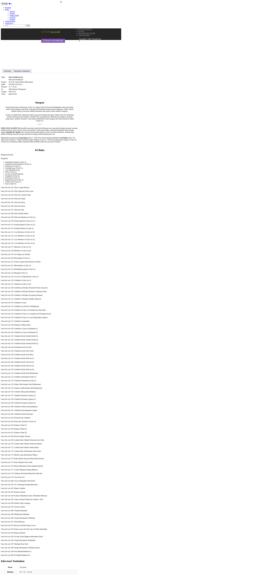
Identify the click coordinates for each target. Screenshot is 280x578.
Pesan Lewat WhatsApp (54, 41)
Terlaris (12, 13)
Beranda (8, 8)
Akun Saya (9, 23)
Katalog (12, 19)
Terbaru (12, 11)
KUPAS (81, 31)
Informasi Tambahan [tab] (22, 71)
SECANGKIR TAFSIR (87, 33)
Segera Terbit (14, 15)
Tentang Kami (10, 21)
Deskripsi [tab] (7, 71)
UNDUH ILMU (84, 35)
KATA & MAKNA (85, 29)
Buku (7, 9)
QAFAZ (13, 17)
